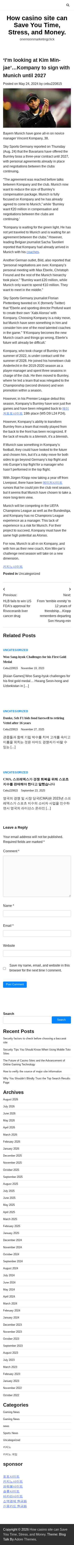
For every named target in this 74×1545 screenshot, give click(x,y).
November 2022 (12, 1388)
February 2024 (11, 1310)
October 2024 (11, 1254)
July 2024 (9, 1275)
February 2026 (11, 1141)
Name (8, 905)
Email (8, 925)
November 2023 (12, 1331)
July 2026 (9, 1106)
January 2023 (11, 1381)
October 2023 (11, 1338)
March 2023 (10, 1367)
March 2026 (10, 1134)
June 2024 (9, 1282)
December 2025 (12, 1155)
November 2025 (12, 1162)
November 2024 (12, 1247)
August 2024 (10, 1268)
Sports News (10, 1433)
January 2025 (11, 1233)
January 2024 (11, 1317)
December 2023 (12, 1324)
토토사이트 (11, 1476)
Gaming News (11, 1412)
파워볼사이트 (13, 1486)
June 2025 (9, 1197)
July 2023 (9, 1360)
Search (8, 1014)
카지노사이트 (13, 566)
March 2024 (10, 1303)
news (6, 1426)
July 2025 (9, 1190)
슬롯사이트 (11, 1491)
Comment (11, 851)
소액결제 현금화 (15, 1501)
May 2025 (9, 1204)
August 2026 (10, 1099)
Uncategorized (29, 573)
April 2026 (9, 1127)
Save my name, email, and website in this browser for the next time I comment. (39, 968)
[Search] (68, 5)
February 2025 (11, 1226)
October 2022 (11, 1395)
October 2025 (11, 1169)
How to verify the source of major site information (32, 1071)
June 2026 (9, 1113)
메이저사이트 (52, 482)
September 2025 (13, 1176)
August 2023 (10, 1352)
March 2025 (10, 1219)
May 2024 (9, 1289)
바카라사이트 (13, 1496)
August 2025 (10, 1183)
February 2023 (11, 1374)
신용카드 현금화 (15, 1506)
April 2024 (9, 1296)
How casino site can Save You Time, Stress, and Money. (37, 25)
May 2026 (9, 1120)
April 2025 (9, 1212)
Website (9, 945)
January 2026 (11, 1148)
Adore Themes (25, 1539)
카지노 (7, 1447)
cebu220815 (53, 83)
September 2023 (13, 1345)
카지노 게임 (10, 1454)
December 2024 (12, 1240)
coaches (33, 252)
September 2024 (13, 1261)
